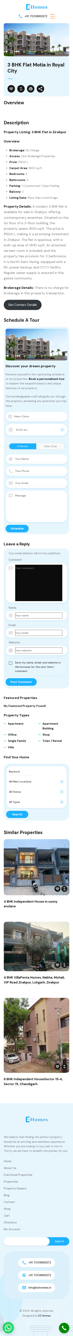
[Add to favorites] (11, 89)
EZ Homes (44, 1315)
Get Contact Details (22, 305)
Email (12, 625)
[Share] (40, 89)
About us (10, 1168)
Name (12, 608)
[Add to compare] (21, 89)
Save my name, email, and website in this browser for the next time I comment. (38, 667)
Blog (7, 1195)
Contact (9, 1202)
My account (12, 1229)
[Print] (30, 89)
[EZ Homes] (36, 7)
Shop (46, 735)
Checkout (10, 1222)
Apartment (16, 724)
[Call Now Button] (64, 1328)
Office (12, 735)
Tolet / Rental (52, 741)
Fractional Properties (18, 1175)
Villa (11, 747)
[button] (52, 16)
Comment (15, 560)
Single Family (17, 741)
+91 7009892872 (36, 16)
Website (14, 642)
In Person (22, 446)
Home (7, 1161)
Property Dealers (15, 1188)
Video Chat (50, 446)
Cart (7, 1216)
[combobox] (36, 430)
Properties (11, 1182)
